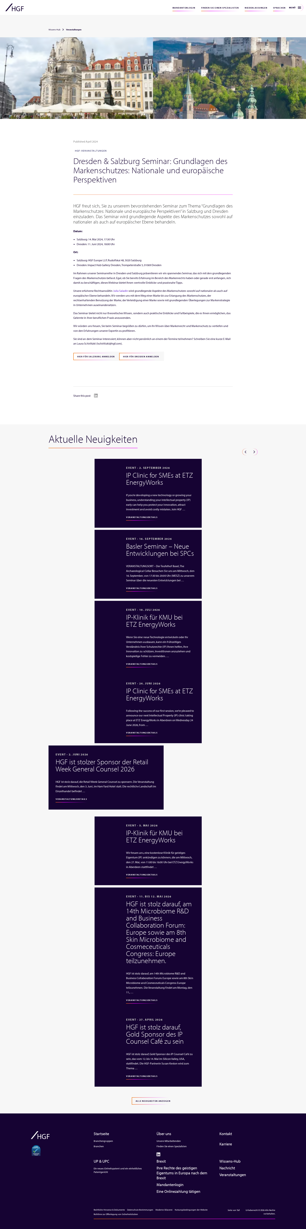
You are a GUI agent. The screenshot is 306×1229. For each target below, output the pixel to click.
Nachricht (227, 1167)
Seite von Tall (234, 1210)
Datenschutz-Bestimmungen (140, 1209)
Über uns (164, 1133)
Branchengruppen (103, 1141)
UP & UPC (101, 1161)
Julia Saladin (120, 291)
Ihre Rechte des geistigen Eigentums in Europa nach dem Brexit (182, 1172)
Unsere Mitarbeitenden (169, 1141)
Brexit (161, 1161)
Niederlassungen (256, 7)
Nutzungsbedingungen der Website (191, 1209)
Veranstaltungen (232, 1174)
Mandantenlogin (183, 7)
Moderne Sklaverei (163, 1209)
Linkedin (96, 395)
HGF (14, 7)
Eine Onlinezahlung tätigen (178, 1191)
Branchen (99, 1146)
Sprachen (279, 7)
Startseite (101, 1133)
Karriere (225, 1143)
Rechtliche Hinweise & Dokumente (109, 1209)
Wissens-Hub (54, 29)
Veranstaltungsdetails (142, 517)
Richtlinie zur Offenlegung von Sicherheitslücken (116, 1214)
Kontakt (225, 1133)
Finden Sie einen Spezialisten (220, 7)
